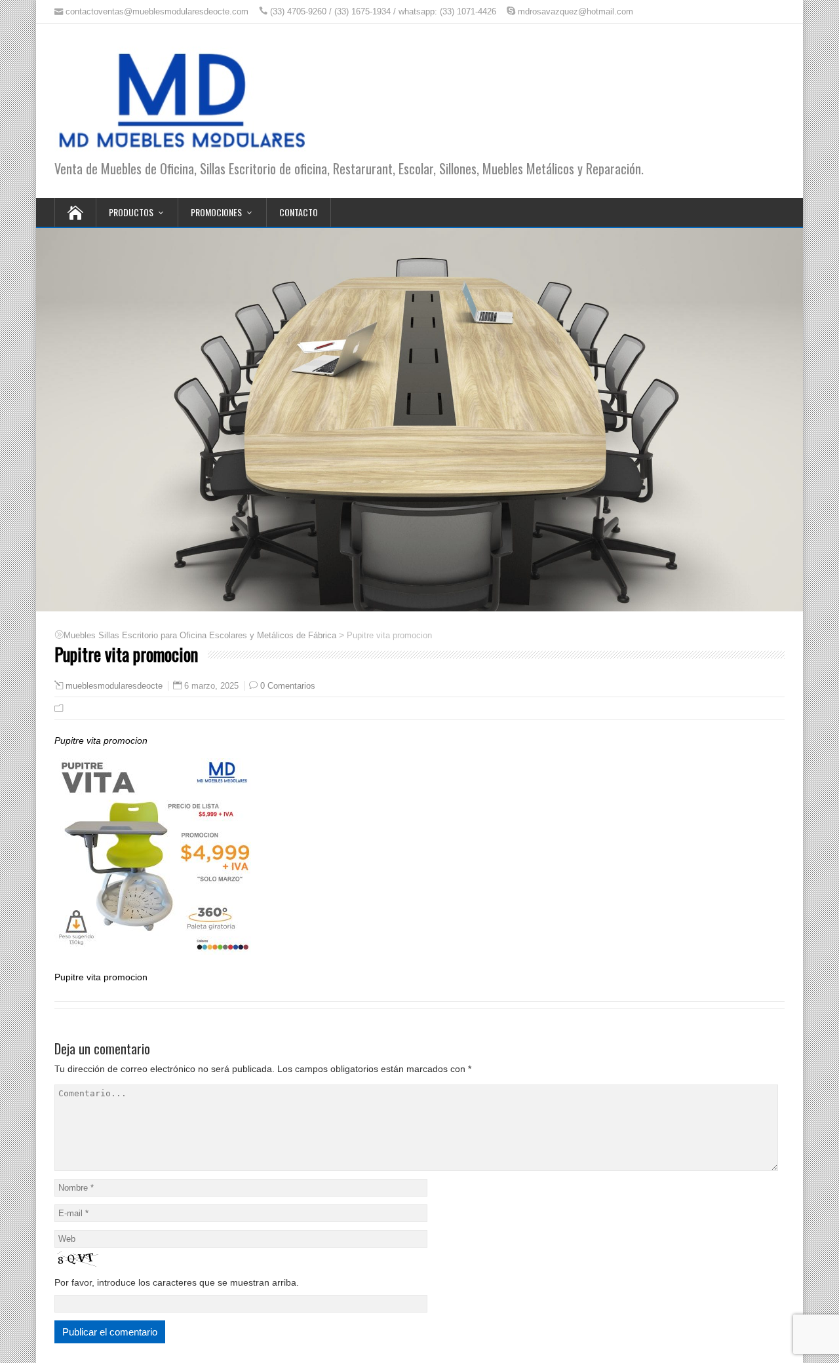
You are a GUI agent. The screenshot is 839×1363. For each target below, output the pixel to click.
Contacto (298, 212)
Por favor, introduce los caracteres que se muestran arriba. (176, 1282)
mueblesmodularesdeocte (114, 686)
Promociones (216, 212)
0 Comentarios (287, 686)
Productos (131, 212)
